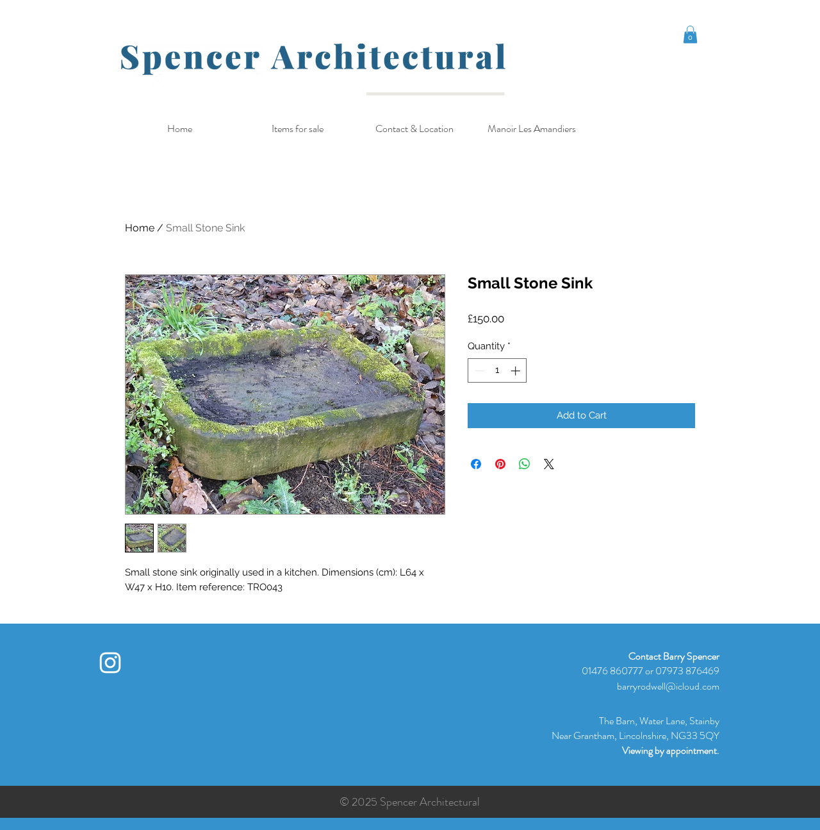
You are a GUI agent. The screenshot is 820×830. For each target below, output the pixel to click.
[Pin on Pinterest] (500, 464)
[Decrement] (478, 371)
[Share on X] (549, 464)
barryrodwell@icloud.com (668, 686)
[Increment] (516, 371)
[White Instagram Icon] (110, 663)
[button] (690, 34)
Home (139, 228)
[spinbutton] (497, 371)
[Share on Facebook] (476, 464)
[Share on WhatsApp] (524, 464)
